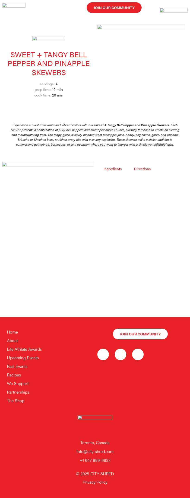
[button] (114, 7)
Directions (142, 168)
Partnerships (18, 392)
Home (12, 332)
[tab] (113, 169)
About (12, 340)
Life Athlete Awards (24, 349)
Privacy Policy (95, 482)
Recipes (14, 375)
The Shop (15, 400)
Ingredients (113, 168)
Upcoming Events (23, 357)
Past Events (17, 366)
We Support (17, 383)
